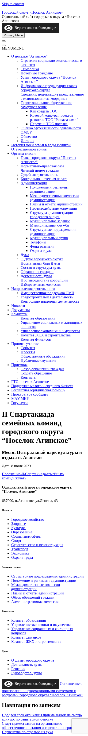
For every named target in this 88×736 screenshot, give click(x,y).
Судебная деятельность (39, 175)
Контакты (28, 377)
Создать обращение (36, 373)
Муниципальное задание (50, 221)
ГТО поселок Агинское (30, 382)
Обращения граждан (37, 272)
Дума (25, 255)
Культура (18, 528)
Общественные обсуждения (43, 356)
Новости (18, 306)
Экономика (20, 553)
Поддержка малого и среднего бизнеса (42, 386)
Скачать (19, 478)
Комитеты (19, 314)
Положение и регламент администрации (49, 189)
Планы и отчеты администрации (56, 204)
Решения (18, 669)
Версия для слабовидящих (35, 28)
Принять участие (24, 344)
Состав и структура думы (41, 268)
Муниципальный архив (49, 238)
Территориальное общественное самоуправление (46, 105)
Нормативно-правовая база (42, 166)
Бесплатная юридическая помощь (38, 390)
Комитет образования (38, 318)
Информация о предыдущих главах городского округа (49, 88)
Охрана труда (41, 251)
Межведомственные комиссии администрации (54, 198)
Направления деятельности (33, 289)
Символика (30, 69)
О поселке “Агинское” (29, 56)
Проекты (28, 352)
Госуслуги (19, 403)
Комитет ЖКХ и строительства (46, 335)
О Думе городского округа (42, 259)
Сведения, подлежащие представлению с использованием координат (52, 96)
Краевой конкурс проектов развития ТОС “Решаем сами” (54, 117)
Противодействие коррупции (53, 208)
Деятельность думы (36, 276)
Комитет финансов (36, 339)
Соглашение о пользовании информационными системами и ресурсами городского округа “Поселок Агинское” (42, 689)
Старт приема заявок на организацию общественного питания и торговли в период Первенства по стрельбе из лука (38, 727)
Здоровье (18, 524)
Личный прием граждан (40, 170)
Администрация (34, 183)
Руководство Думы (26, 673)
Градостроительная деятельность (47, 297)
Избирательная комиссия (41, 284)
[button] (13, 48)
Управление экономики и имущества (50, 331)
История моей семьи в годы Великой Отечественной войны (41, 147)
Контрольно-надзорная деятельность (50, 301)
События (28, 348)
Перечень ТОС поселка (49, 124)
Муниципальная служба (49, 225)
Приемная (19, 365)
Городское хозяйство (27, 519)
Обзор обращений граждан (42, 369)
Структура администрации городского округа (51, 215)
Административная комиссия (34, 602)
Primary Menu (13, 35)
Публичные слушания (38, 360)
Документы (20, 310)
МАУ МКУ (20, 399)
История (27, 141)
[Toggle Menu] (4, 41)
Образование (21, 532)
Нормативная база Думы (40, 263)
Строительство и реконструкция (37, 545)
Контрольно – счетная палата (44, 179)
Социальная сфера (26, 536)
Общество (29, 137)
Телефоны (38, 242)
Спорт (16, 541)
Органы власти (23, 153)
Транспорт (19, 549)
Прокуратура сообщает (29, 394)
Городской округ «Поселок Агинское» (32, 12)
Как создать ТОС (43, 111)
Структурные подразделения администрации (53, 231)
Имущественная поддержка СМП (47, 293)
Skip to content (13, 4)
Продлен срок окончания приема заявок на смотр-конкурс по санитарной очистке (42, 717)
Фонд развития (42, 246)
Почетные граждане (37, 73)
